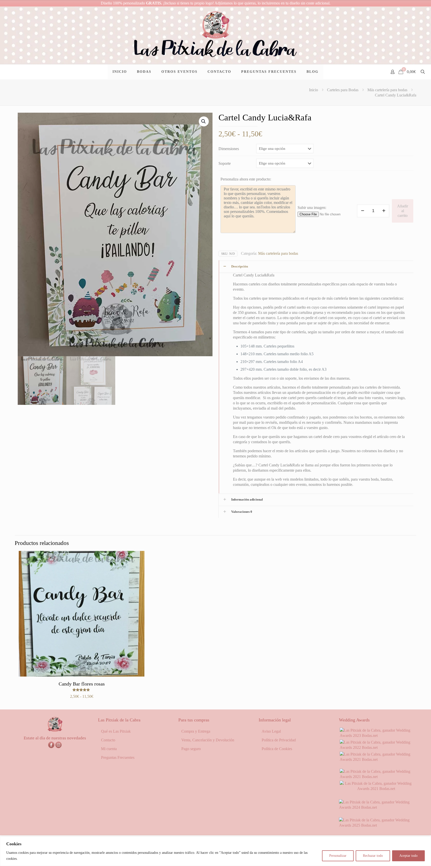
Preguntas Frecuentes (117, 757)
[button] (204, 121)
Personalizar (337, 856)
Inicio (313, 90)
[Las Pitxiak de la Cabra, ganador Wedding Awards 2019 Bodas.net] (376, 788)
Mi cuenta (109, 749)
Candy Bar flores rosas (82, 684)
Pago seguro (191, 749)
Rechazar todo (373, 856)
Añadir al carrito (402, 211)
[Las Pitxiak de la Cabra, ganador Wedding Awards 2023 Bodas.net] (376, 735)
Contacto (108, 740)
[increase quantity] (383, 211)
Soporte (224, 163)
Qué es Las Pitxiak (116, 731)
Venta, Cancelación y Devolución (207, 740)
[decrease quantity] (362, 211)
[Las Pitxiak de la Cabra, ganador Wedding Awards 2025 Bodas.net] (376, 825)
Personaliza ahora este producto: (245, 179)
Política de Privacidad (279, 740)
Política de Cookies (277, 749)
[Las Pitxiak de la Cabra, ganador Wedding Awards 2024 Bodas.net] (376, 807)
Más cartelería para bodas (387, 90)
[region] (215, 851)
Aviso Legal (271, 731)
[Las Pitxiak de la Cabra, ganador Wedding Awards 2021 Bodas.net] (376, 759)
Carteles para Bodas (342, 90)
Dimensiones (228, 149)
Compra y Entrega (195, 731)
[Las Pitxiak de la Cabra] (215, 35)
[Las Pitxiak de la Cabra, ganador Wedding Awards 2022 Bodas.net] (376, 747)
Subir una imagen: (312, 207)
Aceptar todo (408, 856)
